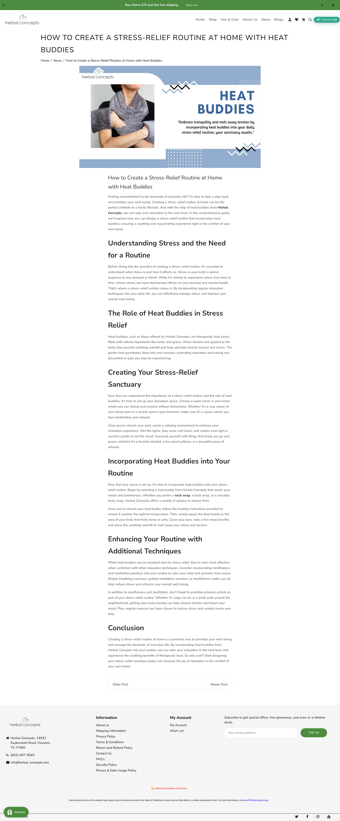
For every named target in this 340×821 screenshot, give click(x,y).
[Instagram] (318, 816)
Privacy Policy (105, 736)
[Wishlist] (296, 19)
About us (102, 725)
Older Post (120, 684)
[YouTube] (329, 816)
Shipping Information (111, 731)
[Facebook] (307, 816)
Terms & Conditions (110, 742)
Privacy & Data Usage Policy (116, 770)
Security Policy (106, 765)
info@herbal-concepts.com (30, 762)
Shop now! (198, 5)
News (57, 60)
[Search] (310, 19)
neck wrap (182, 495)
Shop (213, 19)
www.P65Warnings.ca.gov (255, 800)
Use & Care (230, 19)
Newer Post (219, 684)
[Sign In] (290, 19)
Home (200, 19)
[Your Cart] (303, 19)
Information (106, 717)
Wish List (177, 731)
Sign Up (314, 732)
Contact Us (104, 753)
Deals (266, 19)
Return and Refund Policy (114, 748)
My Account (180, 717)
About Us (250, 19)
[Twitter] (297, 816)
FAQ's (100, 759)
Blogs (279, 19)
